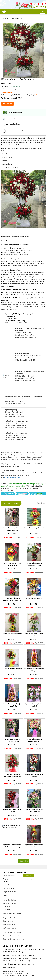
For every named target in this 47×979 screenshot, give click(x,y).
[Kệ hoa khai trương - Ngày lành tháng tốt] (12, 552)
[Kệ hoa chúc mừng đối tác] (34, 587)
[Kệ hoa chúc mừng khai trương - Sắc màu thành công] (12, 587)
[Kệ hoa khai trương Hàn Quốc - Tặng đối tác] (12, 693)
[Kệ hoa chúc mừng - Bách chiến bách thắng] (34, 798)
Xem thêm (23, 861)
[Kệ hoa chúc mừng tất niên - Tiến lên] (12, 798)
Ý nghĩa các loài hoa (9, 892)
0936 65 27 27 (16, 98)
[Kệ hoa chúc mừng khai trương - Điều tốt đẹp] (12, 728)
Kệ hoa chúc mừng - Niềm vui (12, 633)
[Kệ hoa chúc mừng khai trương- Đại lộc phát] (34, 552)
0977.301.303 (7, 491)
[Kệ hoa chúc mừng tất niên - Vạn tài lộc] (34, 834)
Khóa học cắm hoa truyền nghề (13, 936)
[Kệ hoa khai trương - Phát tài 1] (34, 517)
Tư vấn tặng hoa (8, 888)
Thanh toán (6, 909)
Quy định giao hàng (9, 903)
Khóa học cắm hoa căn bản (12, 933)
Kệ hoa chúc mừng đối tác (34, 598)
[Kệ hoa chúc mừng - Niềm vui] (12, 622)
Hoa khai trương (15, 87)
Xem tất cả (40, 503)
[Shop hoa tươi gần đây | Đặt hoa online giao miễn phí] (23, 4)
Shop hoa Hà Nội (8, 921)
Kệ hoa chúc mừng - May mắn (12, 668)
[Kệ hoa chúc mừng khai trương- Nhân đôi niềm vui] (12, 763)
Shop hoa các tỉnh (9, 924)
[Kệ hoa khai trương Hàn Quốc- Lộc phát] (34, 658)
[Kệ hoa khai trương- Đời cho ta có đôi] (34, 693)
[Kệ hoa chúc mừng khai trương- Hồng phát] (34, 728)
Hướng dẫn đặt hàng (9, 900)
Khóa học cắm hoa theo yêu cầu (13, 939)
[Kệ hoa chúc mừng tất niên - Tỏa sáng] (34, 763)
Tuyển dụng (6, 906)
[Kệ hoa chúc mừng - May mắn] (12, 658)
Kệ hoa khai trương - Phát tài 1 (34, 528)
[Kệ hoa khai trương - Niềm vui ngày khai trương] (12, 517)
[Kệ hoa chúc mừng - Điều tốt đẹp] (34, 622)
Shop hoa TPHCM (9, 918)
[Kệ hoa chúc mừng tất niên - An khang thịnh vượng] (12, 834)
